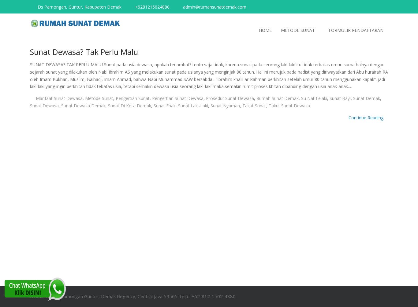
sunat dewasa (44, 106)
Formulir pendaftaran (356, 30)
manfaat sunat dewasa (59, 98)
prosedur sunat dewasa (230, 98)
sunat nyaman (225, 106)
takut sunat (254, 106)
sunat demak (366, 98)
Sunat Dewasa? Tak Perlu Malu (84, 52)
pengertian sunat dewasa (177, 98)
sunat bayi (340, 98)
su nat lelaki (314, 98)
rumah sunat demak (277, 98)
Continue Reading (367, 118)
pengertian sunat (133, 98)
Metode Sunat (298, 30)
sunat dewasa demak (83, 106)
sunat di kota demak (129, 106)
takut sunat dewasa (289, 106)
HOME (265, 30)
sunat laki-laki (193, 106)
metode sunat (99, 98)
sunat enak (165, 106)
